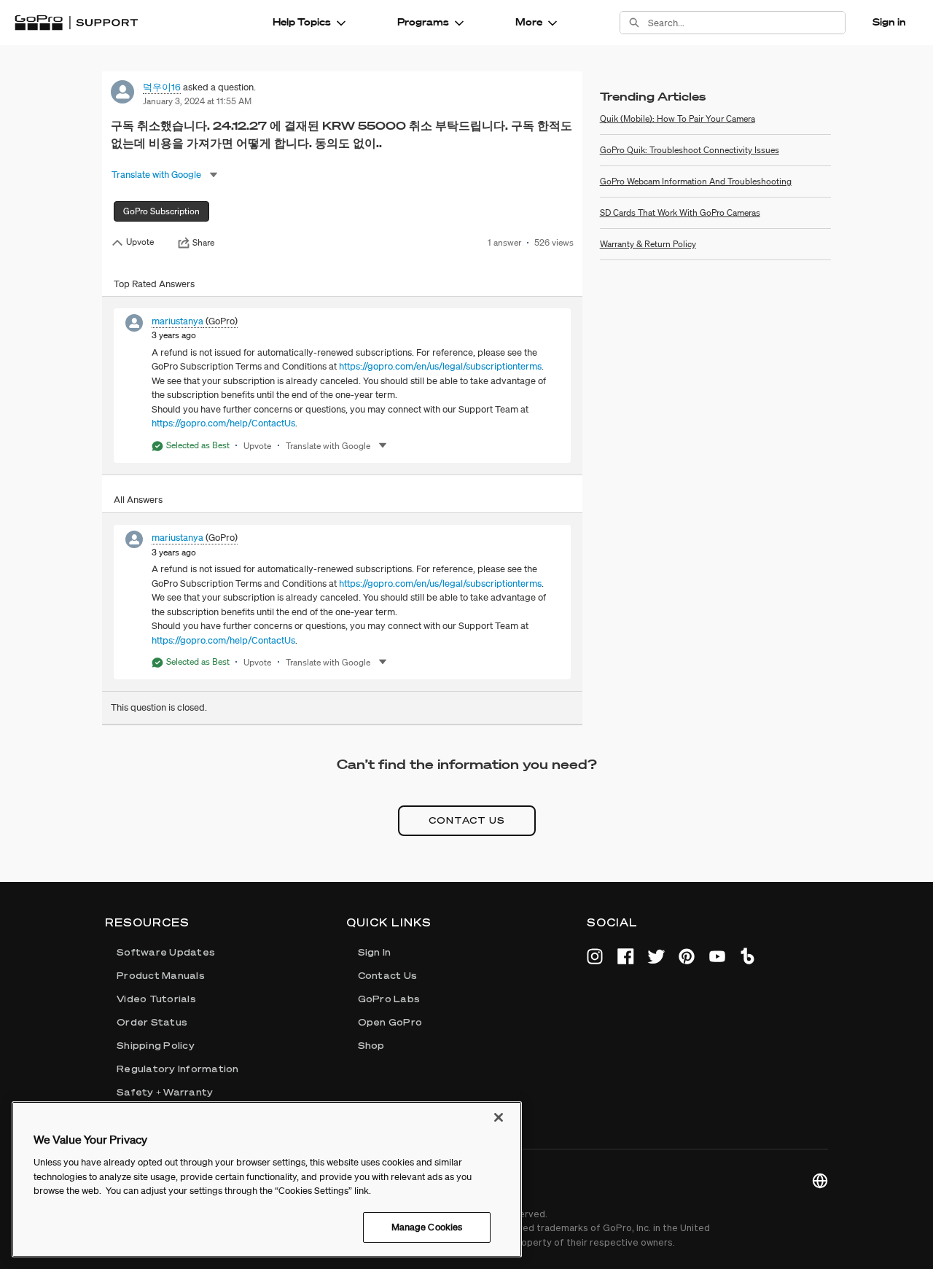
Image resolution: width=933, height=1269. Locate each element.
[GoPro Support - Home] (76, 23)
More (528, 21)
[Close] (499, 1117)
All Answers (138, 499)
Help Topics (302, 21)
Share (203, 243)
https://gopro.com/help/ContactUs (223, 423)
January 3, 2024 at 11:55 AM (197, 101)
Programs (423, 21)
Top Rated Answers (154, 284)
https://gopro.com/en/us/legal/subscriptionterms (440, 366)
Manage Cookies (427, 1227)
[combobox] (746, 23)
